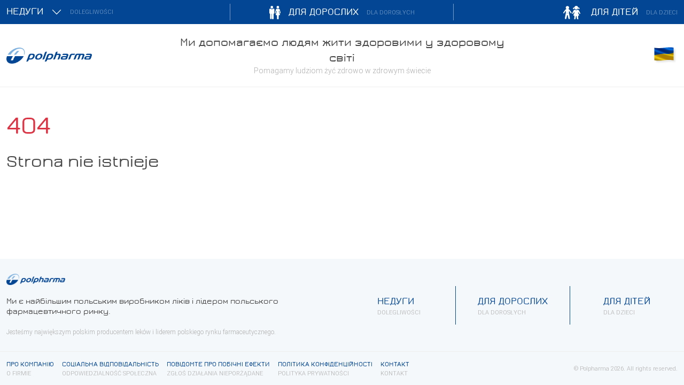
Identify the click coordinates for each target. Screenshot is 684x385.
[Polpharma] (85, 56)
